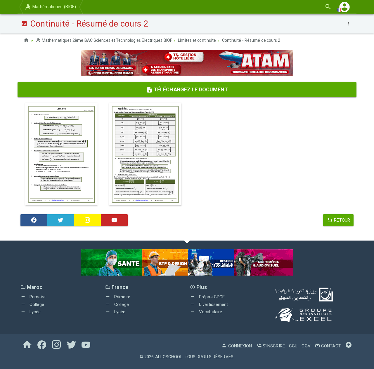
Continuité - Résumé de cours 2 (251, 40)
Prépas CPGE (211, 297)
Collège (36, 304)
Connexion (239, 346)
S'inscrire (273, 346)
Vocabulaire (210, 311)
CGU (293, 346)
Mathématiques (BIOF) (53, 6)
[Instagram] (87, 220)
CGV (306, 346)
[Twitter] (60, 220)
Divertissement (213, 304)
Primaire (37, 297)
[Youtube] (114, 220)
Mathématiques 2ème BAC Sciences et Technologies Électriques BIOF (106, 40)
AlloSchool (169, 356)
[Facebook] (33, 220)
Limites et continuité (197, 40)
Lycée (34, 311)
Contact (330, 346)
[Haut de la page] (348, 346)
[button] (344, 7)
